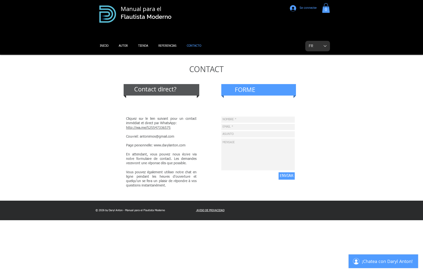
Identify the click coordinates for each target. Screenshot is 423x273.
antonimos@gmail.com (157, 136)
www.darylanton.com (170, 145)
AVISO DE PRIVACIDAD (210, 210)
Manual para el (142, 9)
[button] (326, 8)
